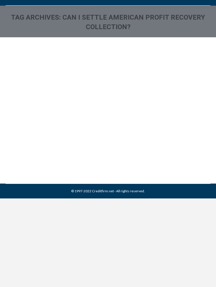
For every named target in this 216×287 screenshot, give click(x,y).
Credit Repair (54, 155)
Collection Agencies (28, 155)
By (101, 155)
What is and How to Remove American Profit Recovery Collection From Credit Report (107, 137)
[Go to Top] (207, 278)
